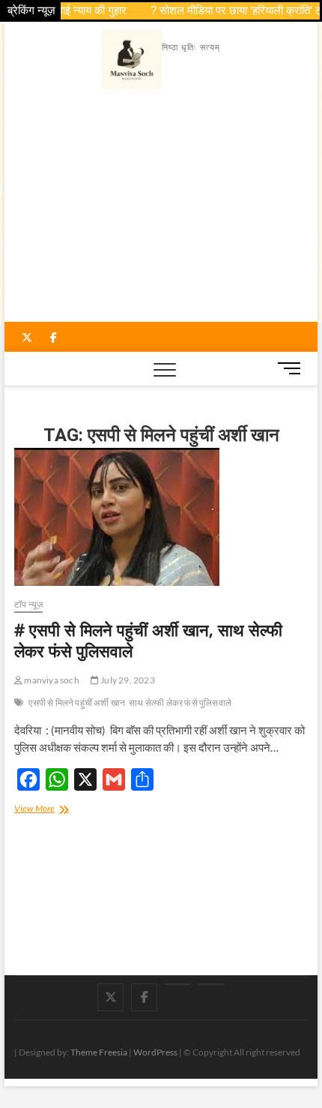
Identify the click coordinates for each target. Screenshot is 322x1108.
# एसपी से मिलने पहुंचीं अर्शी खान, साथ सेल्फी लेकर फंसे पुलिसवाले (148, 640)
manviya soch (50, 680)
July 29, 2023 (127, 680)
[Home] (211, 984)
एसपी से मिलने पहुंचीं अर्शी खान (76, 702)
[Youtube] (178, 984)
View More (49, 810)
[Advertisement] (161, 209)
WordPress (155, 1052)
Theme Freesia (98, 1052)
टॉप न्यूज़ (28, 604)
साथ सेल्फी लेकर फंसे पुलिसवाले (180, 702)
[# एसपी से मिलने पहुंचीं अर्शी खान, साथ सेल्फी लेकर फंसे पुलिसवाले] (161, 517)
